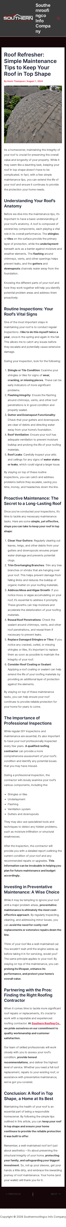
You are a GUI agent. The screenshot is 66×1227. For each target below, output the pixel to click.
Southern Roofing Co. (46, 1023)
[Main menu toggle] (58, 18)
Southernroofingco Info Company (43, 18)
